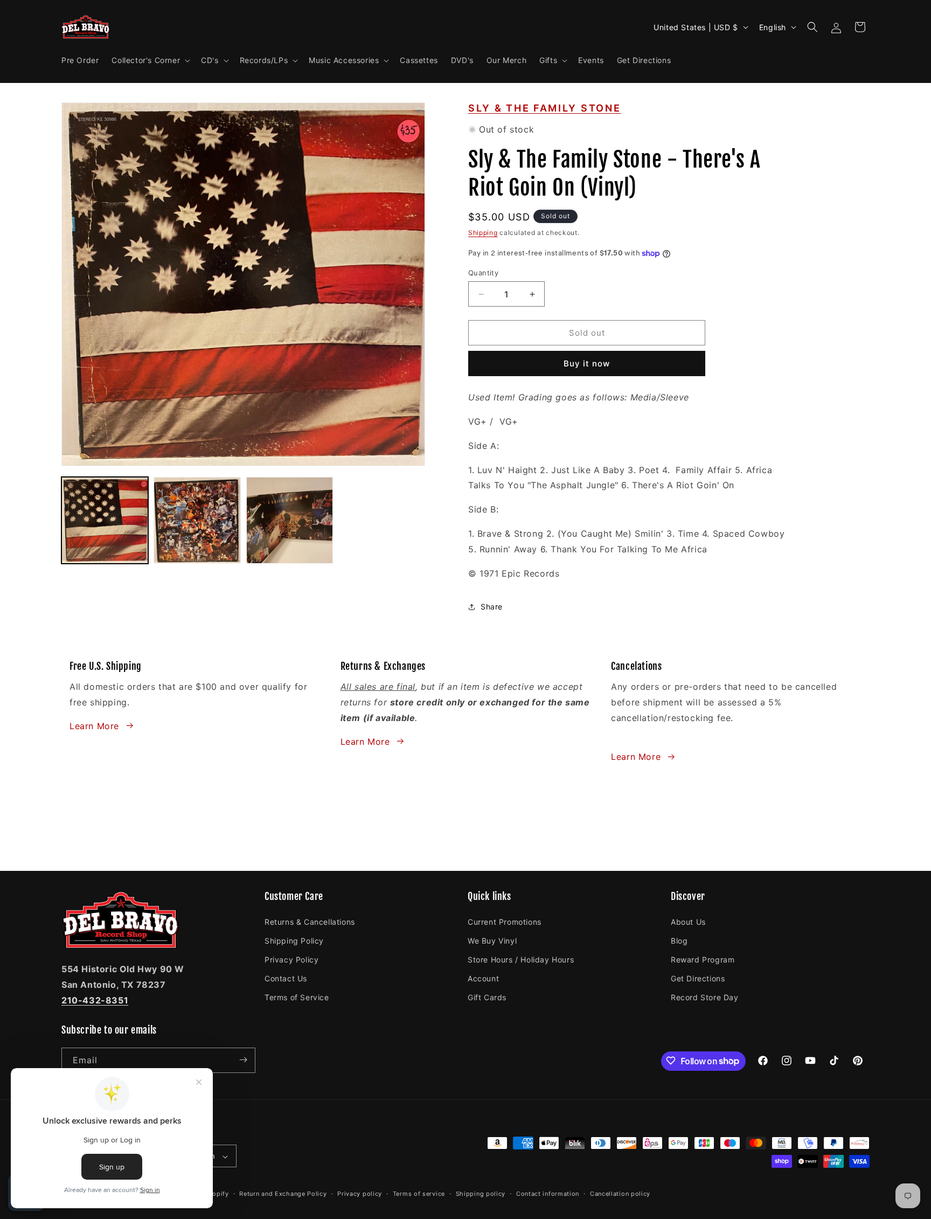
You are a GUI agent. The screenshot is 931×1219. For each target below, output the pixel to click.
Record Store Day (705, 997)
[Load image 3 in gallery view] (289, 520)
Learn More (94, 725)
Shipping (483, 232)
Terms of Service (297, 997)
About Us (688, 921)
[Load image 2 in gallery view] (197, 520)
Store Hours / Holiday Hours (521, 959)
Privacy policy (359, 1193)
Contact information (547, 1193)
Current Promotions (504, 921)
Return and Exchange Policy (282, 1193)
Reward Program (702, 959)
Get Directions (698, 977)
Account (483, 977)
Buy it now (587, 363)
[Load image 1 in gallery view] (104, 520)
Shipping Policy (294, 940)
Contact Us (286, 977)
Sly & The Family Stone (544, 108)
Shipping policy (481, 1193)
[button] (149, 60)
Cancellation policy (620, 1193)
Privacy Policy (291, 959)
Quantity (483, 272)
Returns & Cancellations (310, 921)
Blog (679, 940)
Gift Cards (487, 997)
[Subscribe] (243, 1059)
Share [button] (492, 606)
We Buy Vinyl (492, 940)
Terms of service (419, 1193)
